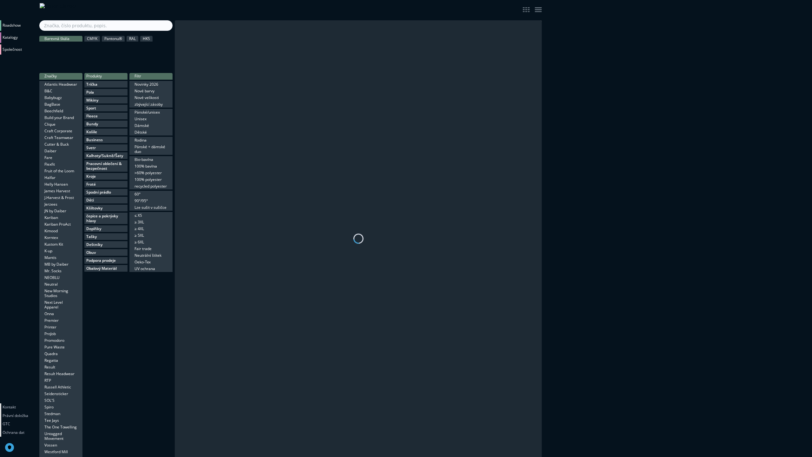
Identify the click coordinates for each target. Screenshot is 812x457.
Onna (49, 313)
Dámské (141, 125)
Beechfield (53, 111)
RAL (132, 38)
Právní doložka (15, 415)
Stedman (52, 413)
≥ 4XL (139, 228)
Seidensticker (56, 393)
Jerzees (50, 204)
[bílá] (72, 48)
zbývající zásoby (148, 104)
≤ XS (138, 215)
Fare (48, 157)
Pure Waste (54, 347)
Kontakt (9, 407)
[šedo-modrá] (139, 62)
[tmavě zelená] (126, 48)
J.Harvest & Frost (59, 197)
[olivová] (112, 48)
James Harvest (57, 191)
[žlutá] (153, 48)
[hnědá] (99, 48)
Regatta (51, 360)
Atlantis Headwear (60, 84)
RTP (47, 380)
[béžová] (86, 48)
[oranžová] (166, 48)
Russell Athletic (57, 387)
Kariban (51, 217)
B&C (48, 91)
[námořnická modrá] (126, 62)
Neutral (51, 284)
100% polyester (148, 179)
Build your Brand (59, 117)
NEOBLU (52, 277)
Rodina (140, 140)
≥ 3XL (139, 222)
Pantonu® (113, 38)
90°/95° (141, 200)
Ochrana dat (13, 432)
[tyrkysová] (153, 62)
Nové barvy (144, 91)
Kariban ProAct (57, 224)
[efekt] (166, 62)
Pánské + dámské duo (149, 149)
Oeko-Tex (142, 262)
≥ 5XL (139, 235)
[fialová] (86, 62)
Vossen (50, 445)
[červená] (45, 62)
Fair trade (143, 248)
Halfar (50, 177)
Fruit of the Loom (59, 171)
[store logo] (106, 10)
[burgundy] (72, 62)
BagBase (52, 104)
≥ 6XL (139, 242)
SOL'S (49, 400)
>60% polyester (148, 173)
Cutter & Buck (56, 144)
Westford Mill (56, 451)
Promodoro (54, 340)
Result (49, 367)
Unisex (140, 119)
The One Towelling (60, 427)
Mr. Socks (53, 271)
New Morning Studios (56, 293)
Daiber (50, 151)
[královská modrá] (112, 62)
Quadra (51, 353)
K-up (48, 251)
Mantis (50, 257)
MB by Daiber (56, 264)
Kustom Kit (53, 244)
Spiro (49, 407)
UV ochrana (144, 268)
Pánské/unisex (147, 112)
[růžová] (59, 62)
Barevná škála (56, 38)
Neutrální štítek (147, 255)
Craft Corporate (58, 131)
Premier (51, 320)
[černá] (45, 48)
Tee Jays (51, 420)
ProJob (50, 333)
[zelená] (139, 48)
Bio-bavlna (143, 159)
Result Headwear (59, 373)
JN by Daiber (55, 211)
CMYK (92, 38)
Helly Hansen (56, 184)
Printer (50, 327)
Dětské (140, 132)
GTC (6, 424)
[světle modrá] (99, 62)
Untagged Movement (53, 436)
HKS (146, 38)
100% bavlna (145, 166)
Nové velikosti (146, 97)
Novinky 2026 (146, 84)
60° (137, 194)
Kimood (51, 231)
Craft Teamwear (58, 137)
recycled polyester (150, 186)
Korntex (51, 237)
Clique (50, 124)
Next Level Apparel (53, 305)
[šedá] (59, 48)
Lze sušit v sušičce (150, 207)
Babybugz (53, 97)
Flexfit (49, 164)
